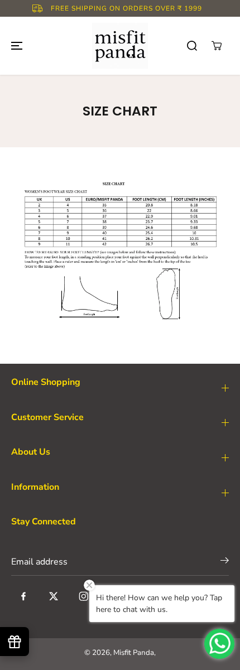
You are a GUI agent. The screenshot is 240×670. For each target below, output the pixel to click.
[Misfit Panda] (120, 46)
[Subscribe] (224, 563)
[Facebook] (23, 596)
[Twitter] (53, 596)
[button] (15, 46)
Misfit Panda (133, 653)
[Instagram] (83, 596)
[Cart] (216, 45)
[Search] (192, 45)
